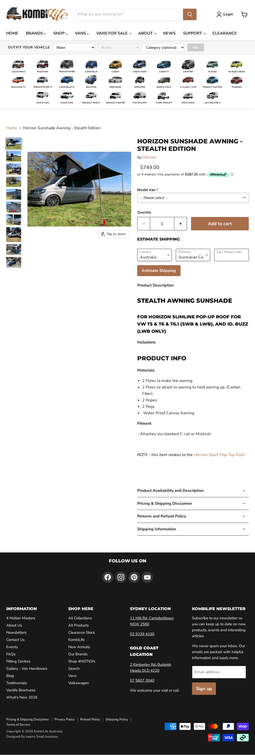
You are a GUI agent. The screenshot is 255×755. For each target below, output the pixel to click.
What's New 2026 (21, 697)
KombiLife (76, 639)
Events (12, 646)
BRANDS (35, 33)
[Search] (189, 14)
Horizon (149, 157)
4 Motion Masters (20, 618)
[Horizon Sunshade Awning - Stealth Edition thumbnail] (14, 144)
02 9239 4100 (142, 633)
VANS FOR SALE (112, 33)
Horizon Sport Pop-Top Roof (219, 455)
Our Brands (77, 654)
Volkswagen (78, 682)
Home (11, 128)
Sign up (204, 689)
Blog (10, 675)
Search (74, 668)
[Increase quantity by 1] (180, 224)
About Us (14, 625)
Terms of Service (18, 724)
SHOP (59, 33)
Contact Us (15, 639)
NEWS (169, 33)
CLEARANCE (224, 33)
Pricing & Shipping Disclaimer (27, 719)
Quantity (144, 212)
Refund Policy (90, 719)
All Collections (80, 618)
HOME (12, 33)
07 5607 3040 (142, 680)
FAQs (10, 654)
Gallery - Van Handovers (26, 668)
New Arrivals (79, 646)
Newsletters (16, 632)
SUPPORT (193, 33)
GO (195, 47)
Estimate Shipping (159, 270)
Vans (72, 675)
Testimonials (16, 682)
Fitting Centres (18, 661)
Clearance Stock (81, 632)
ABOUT (146, 33)
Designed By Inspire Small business (32, 736)
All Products (78, 625)
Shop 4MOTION (81, 661)
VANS (81, 33)
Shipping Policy (117, 719)
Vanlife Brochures (20, 690)
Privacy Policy (65, 719)
